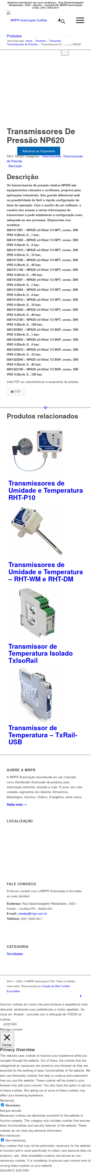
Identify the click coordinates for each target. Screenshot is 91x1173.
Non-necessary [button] (10, 1135)
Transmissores (51, 156)
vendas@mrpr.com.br (32, 913)
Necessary (13, 1105)
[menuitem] (57, 20)
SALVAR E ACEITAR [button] (14, 1170)
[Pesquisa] (65, 52)
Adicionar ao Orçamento (38, 151)
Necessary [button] (7, 1100)
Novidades (15, 953)
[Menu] (77, 20)
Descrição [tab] (15, 166)
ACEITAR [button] (10, 1024)
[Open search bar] (63, 22)
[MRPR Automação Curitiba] (38, 20)
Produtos (14, 36)
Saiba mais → (17, 804)
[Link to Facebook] (80, 995)
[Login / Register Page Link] (57, 20)
